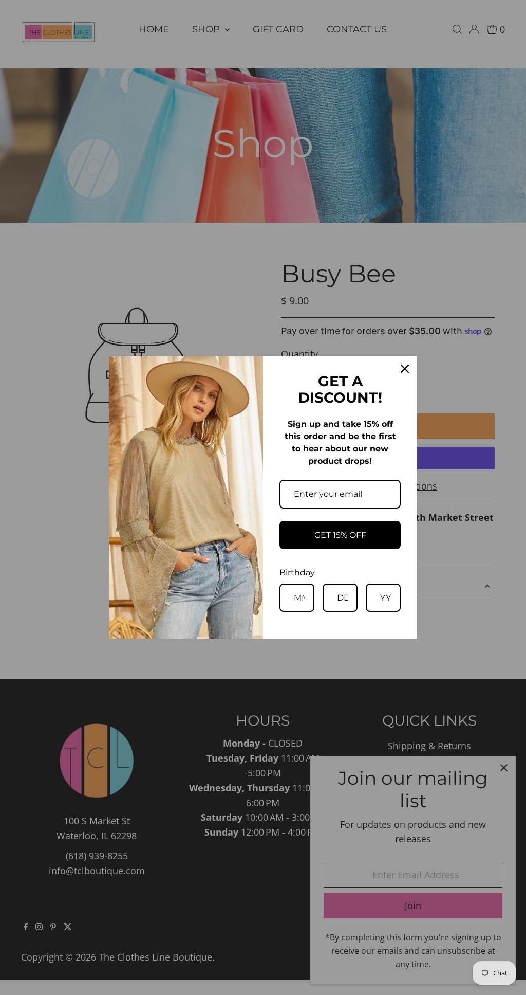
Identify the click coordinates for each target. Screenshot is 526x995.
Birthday (297, 572)
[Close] (404, 368)
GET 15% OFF (340, 535)
